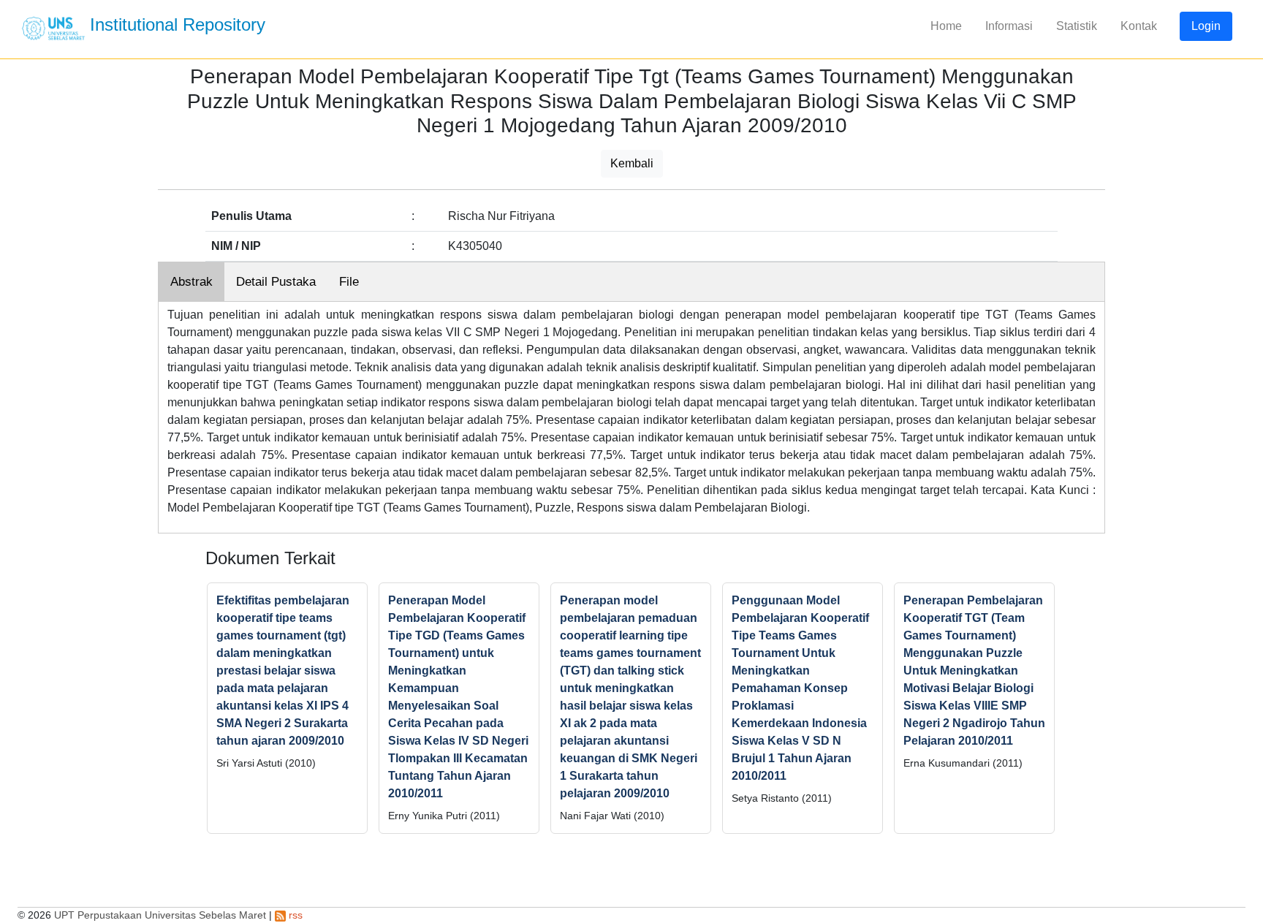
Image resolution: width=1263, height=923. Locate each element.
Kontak (1138, 26)
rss (294, 915)
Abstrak (191, 282)
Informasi (1009, 26)
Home (946, 26)
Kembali (631, 163)
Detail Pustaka (276, 282)
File (349, 282)
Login (1206, 26)
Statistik (1076, 26)
